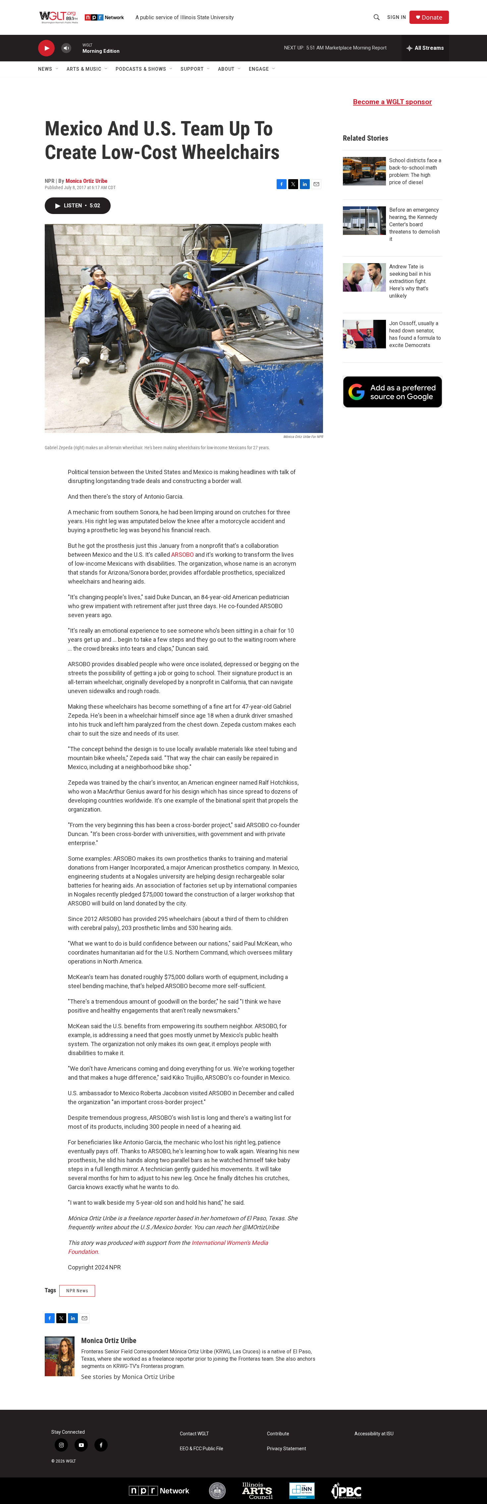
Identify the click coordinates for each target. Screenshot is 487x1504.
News (45, 69)
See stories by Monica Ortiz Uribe (128, 1377)
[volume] (66, 48)
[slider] (77, 47)
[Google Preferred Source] (392, 391)
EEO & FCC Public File (201, 1448)
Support (192, 69)
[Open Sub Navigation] (57, 69)
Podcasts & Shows (141, 69)
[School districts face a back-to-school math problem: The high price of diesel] (364, 171)
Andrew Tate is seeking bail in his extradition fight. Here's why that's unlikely (410, 281)
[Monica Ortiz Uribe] (60, 1356)
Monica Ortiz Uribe (86, 181)
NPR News (77, 1290)
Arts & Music (84, 69)
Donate (432, 17)
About (226, 69)
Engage (259, 69)
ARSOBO (182, 554)
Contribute (278, 1433)
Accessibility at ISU (374, 1433)
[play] (46, 48)
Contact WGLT (194, 1433)
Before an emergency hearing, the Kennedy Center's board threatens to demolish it (414, 224)
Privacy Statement (286, 1448)
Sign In (396, 17)
